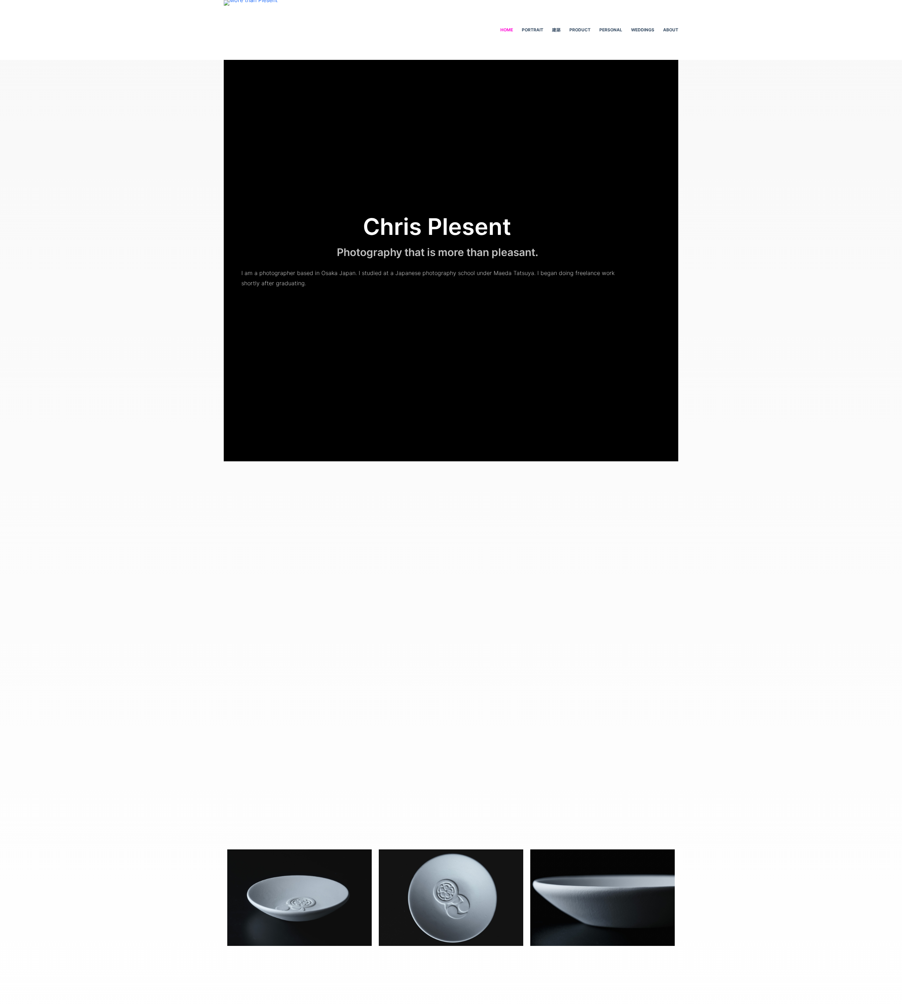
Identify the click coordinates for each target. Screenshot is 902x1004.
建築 (556, 29)
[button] (297, 960)
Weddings (642, 29)
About (670, 29)
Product (580, 29)
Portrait (532, 29)
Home (506, 29)
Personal (610, 29)
